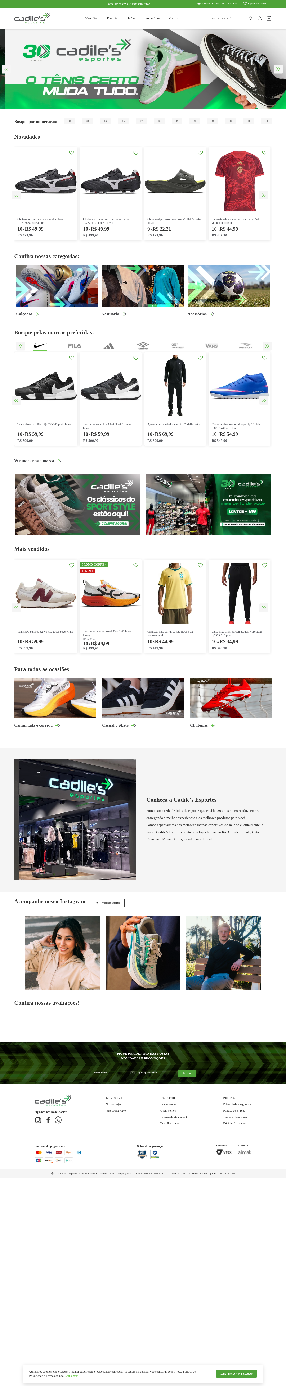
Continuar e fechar (236, 1373)
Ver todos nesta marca (34, 460)
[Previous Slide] (6, 69)
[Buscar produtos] (249, 18)
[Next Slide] (278, 69)
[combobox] (231, 18)
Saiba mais (71, 1375)
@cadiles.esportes (110, 902)
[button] (40, 346)
